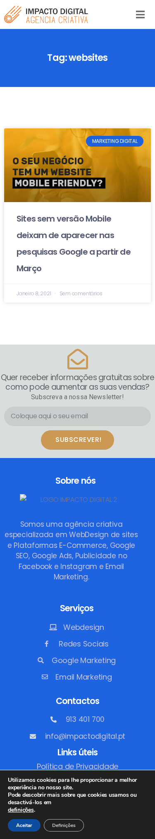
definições (21, 810)
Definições (64, 825)
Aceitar (24, 825)
